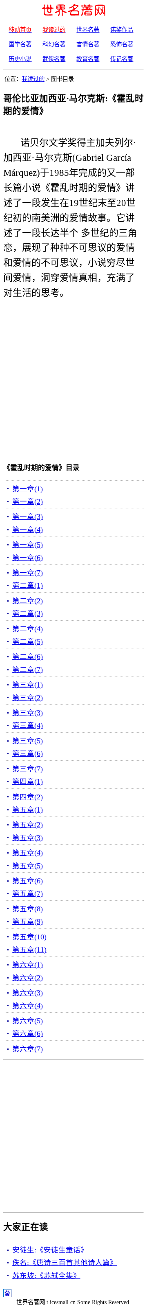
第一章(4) (27, 529)
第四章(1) (27, 781)
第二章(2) (27, 601)
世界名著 (87, 29)
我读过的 (33, 79)
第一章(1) (27, 489)
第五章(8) (27, 909)
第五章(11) (29, 950)
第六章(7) (27, 1049)
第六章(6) (27, 1033)
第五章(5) (27, 866)
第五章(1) (27, 810)
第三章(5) (27, 741)
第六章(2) (27, 978)
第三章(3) (27, 713)
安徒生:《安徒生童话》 (50, 1250)
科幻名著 (53, 44)
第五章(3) (27, 838)
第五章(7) (27, 893)
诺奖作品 (121, 29)
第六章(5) (27, 1021)
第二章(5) (27, 641)
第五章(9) (27, 921)
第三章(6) (27, 753)
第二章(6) (27, 656)
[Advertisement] (73, 383)
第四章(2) (27, 797)
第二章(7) (27, 669)
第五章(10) (29, 937)
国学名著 (20, 44)
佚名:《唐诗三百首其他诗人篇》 (64, 1263)
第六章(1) (27, 965)
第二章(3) (27, 613)
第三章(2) (27, 698)
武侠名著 (53, 59)
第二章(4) (27, 629)
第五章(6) (27, 881)
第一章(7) (27, 573)
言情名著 (87, 44)
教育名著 (87, 59)
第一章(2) (27, 501)
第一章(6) (27, 558)
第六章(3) (27, 993)
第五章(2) (27, 825)
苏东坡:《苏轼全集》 (46, 1276)
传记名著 (121, 59)
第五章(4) (27, 853)
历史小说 (20, 59)
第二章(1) (27, 585)
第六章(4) (27, 1006)
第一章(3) (27, 516)
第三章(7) (27, 769)
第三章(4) (27, 725)
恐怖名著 (121, 44)
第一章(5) (27, 545)
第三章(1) (27, 685)
